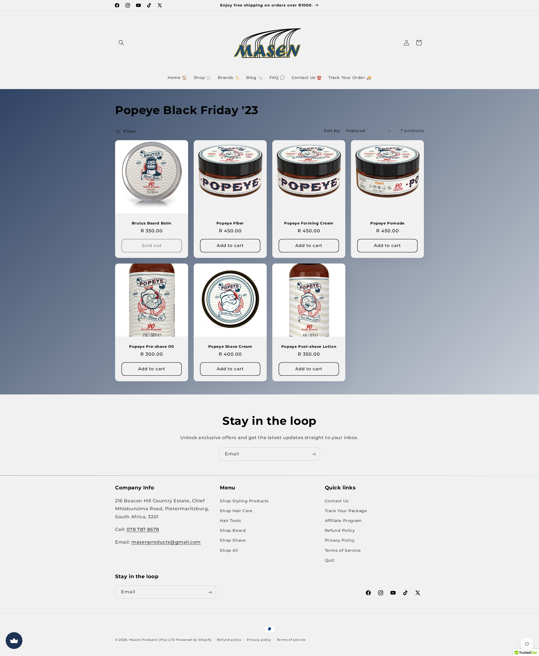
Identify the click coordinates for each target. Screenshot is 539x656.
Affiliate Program (343, 520)
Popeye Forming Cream (309, 223)
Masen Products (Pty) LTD (152, 640)
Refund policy (229, 639)
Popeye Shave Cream (230, 346)
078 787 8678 (143, 529)
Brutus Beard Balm (152, 223)
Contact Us (337, 500)
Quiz (329, 559)
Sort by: (332, 130)
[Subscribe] (313, 454)
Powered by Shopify (194, 640)
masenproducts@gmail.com (166, 541)
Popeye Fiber (230, 223)
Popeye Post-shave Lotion (308, 346)
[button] (121, 43)
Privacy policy (259, 639)
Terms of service (291, 639)
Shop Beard (233, 530)
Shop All (229, 550)
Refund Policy (340, 530)
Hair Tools (230, 520)
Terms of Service (343, 550)
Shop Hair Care (236, 510)
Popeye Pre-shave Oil (151, 346)
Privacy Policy (340, 540)
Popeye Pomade (387, 223)
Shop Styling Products (244, 500)
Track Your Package (346, 510)
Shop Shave (233, 540)
